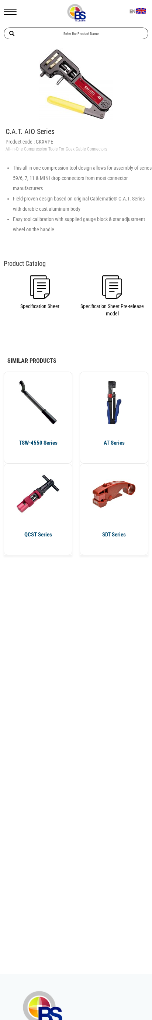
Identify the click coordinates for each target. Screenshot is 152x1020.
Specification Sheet (39, 306)
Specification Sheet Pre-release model (112, 310)
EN (132, 11)
